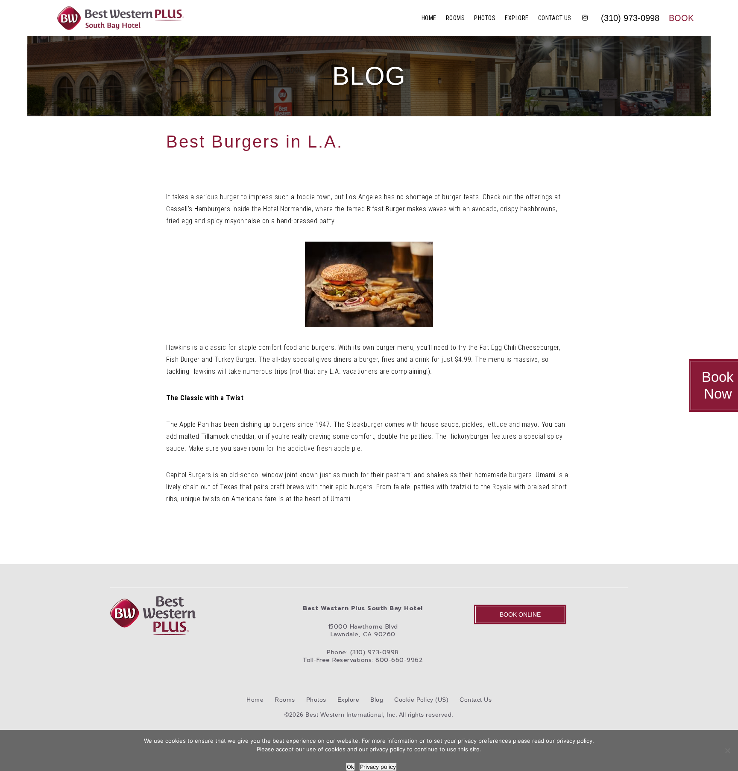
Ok (350, 766)
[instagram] (585, 18)
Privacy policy (378, 766)
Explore (517, 18)
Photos (484, 18)
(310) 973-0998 (630, 18)
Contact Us (554, 18)
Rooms (455, 18)
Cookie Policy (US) (421, 699)
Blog (376, 699)
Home (429, 18)
